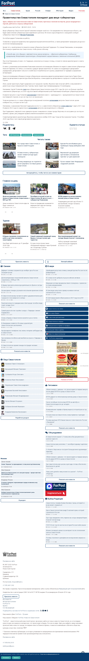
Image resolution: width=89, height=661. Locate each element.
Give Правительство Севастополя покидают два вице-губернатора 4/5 (74, 127)
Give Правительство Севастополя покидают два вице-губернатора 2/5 (71, 127)
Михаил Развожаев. (27, 35)
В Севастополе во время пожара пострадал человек (19, 345)
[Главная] (8, 3)
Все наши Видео (53, 313)
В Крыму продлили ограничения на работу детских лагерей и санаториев (15, 238)
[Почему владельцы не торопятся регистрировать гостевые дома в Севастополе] (9, 162)
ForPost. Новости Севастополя (28, 618)
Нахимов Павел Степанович (14, 364)
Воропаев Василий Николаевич (16, 390)
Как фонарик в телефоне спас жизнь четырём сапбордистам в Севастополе (21, 332)
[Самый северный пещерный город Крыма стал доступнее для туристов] (39, 224)
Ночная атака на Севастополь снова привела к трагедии (65, 415)
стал (24, 89)
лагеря (15, 232)
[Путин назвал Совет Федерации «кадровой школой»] (52, 162)
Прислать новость (22, 262)
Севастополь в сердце (55, 321)
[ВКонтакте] (5, 128)
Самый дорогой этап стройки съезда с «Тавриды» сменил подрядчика (20, 312)
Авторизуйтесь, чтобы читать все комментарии (44, 173)
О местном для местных (56, 317)
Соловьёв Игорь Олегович (14, 374)
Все (4, 11)
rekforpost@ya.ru (8, 646)
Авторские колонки (9, 601)
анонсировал (31, 95)
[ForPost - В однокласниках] (47, 611)
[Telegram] (14, 128)
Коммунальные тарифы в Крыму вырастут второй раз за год (66, 409)
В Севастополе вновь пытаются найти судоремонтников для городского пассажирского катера (21, 297)
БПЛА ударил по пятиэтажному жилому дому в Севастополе (69, 197)
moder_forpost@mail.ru (14, 582)
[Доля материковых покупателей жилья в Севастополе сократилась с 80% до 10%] (11, 185)
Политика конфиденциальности (49, 654)
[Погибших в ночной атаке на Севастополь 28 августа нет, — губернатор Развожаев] (39, 185)
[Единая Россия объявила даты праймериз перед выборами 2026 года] (52, 144)
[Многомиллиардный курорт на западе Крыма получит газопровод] (67, 224)
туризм (43, 232)
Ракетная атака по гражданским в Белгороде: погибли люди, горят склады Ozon (22, 304)
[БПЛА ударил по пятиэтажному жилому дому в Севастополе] (67, 185)
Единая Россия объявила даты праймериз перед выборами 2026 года (72, 146)
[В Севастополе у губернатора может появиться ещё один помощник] (9, 153)
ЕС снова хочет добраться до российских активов (63, 278)
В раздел (22, 500)
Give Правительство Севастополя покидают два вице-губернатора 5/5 (76, 127)
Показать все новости (22, 351)
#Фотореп (59, 11)
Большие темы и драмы (56, 330)
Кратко (5, 606)
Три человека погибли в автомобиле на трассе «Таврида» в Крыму (21, 339)
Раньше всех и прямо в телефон (59, 325)
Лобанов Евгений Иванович (15, 406)
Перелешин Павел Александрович (17, 385)
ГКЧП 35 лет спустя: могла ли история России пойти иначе (66, 525)
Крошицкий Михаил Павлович (15, 369)
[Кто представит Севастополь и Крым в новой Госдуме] (9, 144)
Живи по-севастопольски (56, 334)
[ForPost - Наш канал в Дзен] (48, 611)
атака (43, 192)
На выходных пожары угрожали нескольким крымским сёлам (22, 290)
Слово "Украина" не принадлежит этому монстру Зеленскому (20, 464)
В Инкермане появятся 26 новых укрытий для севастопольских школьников (16, 324)
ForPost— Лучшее (22, 614)
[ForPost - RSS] (41, 611)
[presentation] (6, 211)
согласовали (53, 100)
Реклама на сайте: (9, 637)
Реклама (82, 11)
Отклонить (6, 657)
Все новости (7, 599)
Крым (28, 11)
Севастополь (15, 11)
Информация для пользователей (70, 589)
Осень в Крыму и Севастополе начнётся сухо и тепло (19, 318)
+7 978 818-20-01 (8, 643)
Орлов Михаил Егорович (13, 401)
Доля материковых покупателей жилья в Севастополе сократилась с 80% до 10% (16, 198)
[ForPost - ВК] (43, 611)
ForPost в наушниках (56, 338)
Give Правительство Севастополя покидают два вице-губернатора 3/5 (73, 127)
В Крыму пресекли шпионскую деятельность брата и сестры (21, 285)
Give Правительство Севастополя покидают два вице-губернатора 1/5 (70, 127)
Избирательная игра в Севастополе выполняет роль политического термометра (17, 493)
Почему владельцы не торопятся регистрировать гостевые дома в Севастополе (29, 164)
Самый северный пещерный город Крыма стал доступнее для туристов (43, 238)
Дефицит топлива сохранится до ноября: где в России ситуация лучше (19, 271)
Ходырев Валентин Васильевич (15, 412)
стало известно (66, 106)
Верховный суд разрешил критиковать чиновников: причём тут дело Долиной (70, 155)
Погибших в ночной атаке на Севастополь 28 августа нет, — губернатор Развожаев (42, 198)
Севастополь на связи (55, 309)
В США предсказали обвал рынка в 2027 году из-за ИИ (64, 298)
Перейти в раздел (22, 418)
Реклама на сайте (9, 561)
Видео (71, 11)
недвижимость (13, 192)
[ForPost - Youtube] (45, 611)
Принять (16, 657)
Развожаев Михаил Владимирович (17, 396)
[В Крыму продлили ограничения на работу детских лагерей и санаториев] (11, 224)
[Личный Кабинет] (81, 3)
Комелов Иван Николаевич (14, 380)
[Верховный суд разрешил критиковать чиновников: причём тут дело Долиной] (52, 153)
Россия (37, 11)
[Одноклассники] (9, 128)
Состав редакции (8, 608)
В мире (48, 11)
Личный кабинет (67, 262)
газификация (68, 232)
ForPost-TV (6, 604)
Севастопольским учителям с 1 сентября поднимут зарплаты (66, 444)
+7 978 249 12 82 (8, 585)
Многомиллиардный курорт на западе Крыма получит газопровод (71, 237)
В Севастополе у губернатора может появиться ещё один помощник (28, 155)
